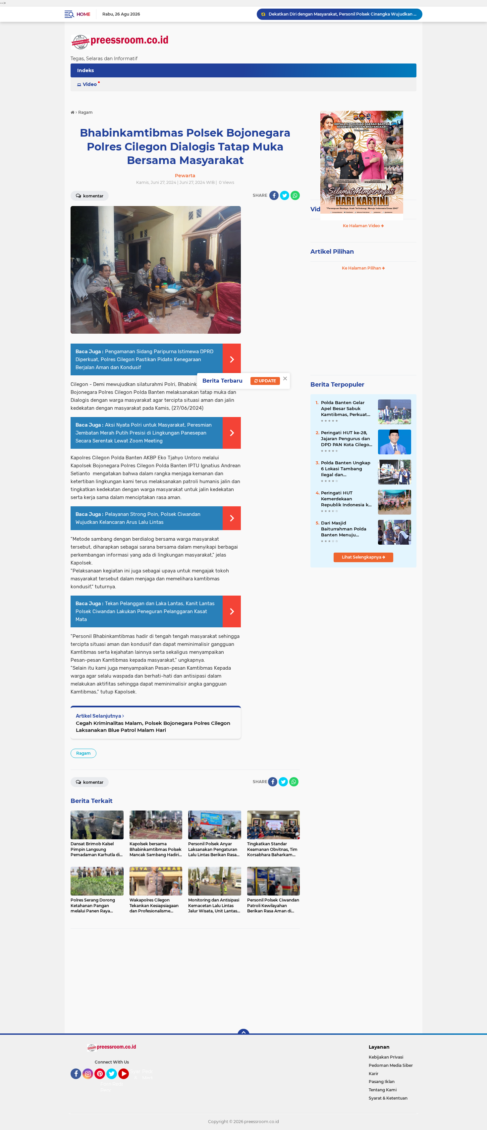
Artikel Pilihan (332, 251)
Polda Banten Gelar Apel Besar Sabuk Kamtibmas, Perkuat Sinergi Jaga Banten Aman (344, 409)
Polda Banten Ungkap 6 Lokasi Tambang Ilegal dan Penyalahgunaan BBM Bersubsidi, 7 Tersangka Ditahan (346, 469)
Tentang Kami (383, 1089)
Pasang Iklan (382, 1081)
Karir (373, 1073)
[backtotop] (243, 1035)
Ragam (83, 753)
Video (90, 84)
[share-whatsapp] (295, 195)
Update (267, 380)
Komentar (92, 195)
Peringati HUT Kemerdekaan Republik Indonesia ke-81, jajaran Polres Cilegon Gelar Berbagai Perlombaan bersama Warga (347, 499)
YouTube (128, 1082)
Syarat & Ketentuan (388, 1098)
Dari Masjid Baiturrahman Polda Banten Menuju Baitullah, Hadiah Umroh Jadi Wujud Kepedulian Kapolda (343, 529)
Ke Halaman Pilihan (362, 268)
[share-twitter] (284, 195)
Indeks (85, 70)
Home (83, 14)
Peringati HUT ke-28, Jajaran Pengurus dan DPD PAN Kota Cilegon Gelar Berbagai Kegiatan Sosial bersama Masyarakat (346, 439)
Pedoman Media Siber (391, 1065)
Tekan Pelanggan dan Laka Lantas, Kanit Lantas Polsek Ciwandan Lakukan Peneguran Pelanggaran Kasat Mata (145, 611)
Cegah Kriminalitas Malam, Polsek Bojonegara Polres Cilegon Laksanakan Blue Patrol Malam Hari (153, 726)
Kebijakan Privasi (386, 1057)
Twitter (114, 1082)
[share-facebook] (274, 195)
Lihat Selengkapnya (362, 557)
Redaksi (121, 1084)
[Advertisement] (185, 981)
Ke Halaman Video (362, 225)
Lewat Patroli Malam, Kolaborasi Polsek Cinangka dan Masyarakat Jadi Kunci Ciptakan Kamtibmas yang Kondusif (342, 17)
